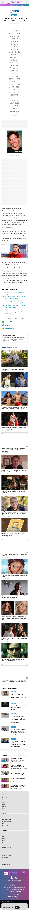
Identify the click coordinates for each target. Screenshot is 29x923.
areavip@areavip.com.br (14, 896)
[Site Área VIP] (14, 2)
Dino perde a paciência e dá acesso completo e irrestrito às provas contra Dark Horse (18, 732)
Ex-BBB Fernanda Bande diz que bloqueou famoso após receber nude (16, 293)
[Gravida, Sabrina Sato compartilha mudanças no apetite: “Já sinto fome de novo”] (5, 766)
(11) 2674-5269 (15, 898)
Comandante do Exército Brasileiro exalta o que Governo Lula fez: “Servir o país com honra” (18, 744)
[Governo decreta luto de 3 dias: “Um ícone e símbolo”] (5, 704)
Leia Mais (11, 907)
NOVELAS (3, 813)
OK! (17, 907)
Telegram (7, 325)
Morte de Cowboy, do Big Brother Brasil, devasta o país (15, 297)
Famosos (3, 767)
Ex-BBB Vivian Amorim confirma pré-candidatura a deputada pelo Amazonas (16, 311)
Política (3, 774)
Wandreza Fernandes (15, 26)
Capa (2, 7)
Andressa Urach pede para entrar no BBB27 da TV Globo (16, 306)
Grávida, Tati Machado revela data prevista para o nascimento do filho (18, 780)
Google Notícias (9, 328)
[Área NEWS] (14, 12)
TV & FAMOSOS (4, 794)
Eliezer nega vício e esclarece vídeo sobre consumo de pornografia (15, 302)
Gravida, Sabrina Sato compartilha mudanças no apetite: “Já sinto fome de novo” (18, 767)
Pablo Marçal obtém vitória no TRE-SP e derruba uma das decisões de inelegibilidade (18, 773)
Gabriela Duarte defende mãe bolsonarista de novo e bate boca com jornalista (18, 787)
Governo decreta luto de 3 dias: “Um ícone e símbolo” (18, 707)
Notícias (6, 7)
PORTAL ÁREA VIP (5, 851)
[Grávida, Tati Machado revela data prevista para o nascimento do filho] (5, 780)
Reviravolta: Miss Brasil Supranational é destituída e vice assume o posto (18, 696)
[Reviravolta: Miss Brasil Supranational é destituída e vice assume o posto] (5, 693)
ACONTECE (4, 830)
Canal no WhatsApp (11, 322)
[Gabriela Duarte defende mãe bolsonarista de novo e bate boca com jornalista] (5, 786)
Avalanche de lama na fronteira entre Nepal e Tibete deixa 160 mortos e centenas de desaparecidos (18, 719)
